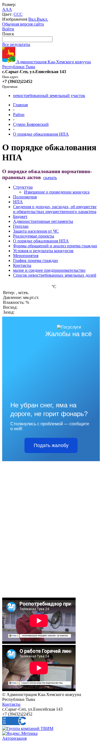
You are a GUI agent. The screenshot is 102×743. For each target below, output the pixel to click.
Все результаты (16, 44)
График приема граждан (35, 260)
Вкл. (32, 19)
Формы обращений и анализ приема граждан (55, 245)
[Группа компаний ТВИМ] (27, 728)
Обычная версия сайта (23, 24)
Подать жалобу (51, 445)
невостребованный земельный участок (49, 95)
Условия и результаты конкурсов (43, 250)
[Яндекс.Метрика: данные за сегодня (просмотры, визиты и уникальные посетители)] (20, 733)
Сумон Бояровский (31, 124)
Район (18, 114)
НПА (18, 201)
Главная (20, 104)
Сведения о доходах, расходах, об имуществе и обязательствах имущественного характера (55, 209)
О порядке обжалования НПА (41, 134)
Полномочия (25, 197)
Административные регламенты (43, 221)
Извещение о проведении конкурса (56, 192)
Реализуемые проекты (33, 236)
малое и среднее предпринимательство (49, 270)
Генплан (21, 226)
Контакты (22, 265)
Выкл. (42, 19)
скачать (50, 177)
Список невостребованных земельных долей (54, 275)
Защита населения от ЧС (36, 231)
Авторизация (14, 738)
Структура (23, 187)
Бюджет (20, 216)
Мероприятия (25, 255)
